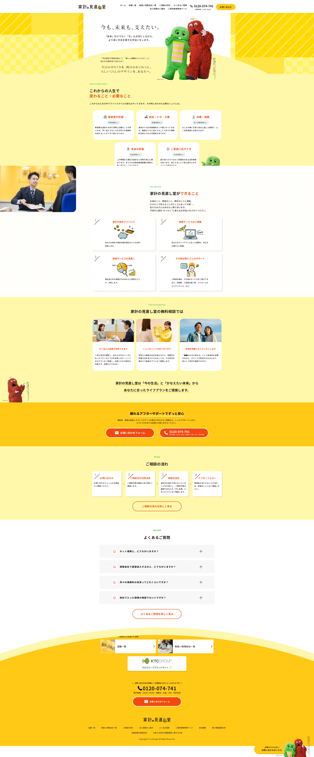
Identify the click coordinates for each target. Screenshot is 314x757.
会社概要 (202, 728)
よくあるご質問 (180, 5)
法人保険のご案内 (157, 8)
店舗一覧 (132, 5)
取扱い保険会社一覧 (147, 5)
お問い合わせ (226, 7)
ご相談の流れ (165, 5)
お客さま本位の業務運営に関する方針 (167, 733)
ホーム (123, 5)
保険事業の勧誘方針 (139, 733)
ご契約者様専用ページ (177, 8)
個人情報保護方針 (219, 728)
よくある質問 (164, 728)
